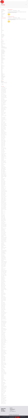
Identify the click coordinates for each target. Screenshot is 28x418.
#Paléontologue (3, 314)
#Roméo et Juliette (3, 354)
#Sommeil (2, 368)
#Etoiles (2, 206)
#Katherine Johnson (3, 261)
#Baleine (2, 125)
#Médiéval (2, 284)
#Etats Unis (5, 205)
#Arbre (4, 113)
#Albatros (2, 101)
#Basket (4, 126)
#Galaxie (5, 220)
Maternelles (2, 16)
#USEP (1, 392)
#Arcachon (2, 114)
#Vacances (4, 392)
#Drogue (5, 181)
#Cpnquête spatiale (3, 164)
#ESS (5, 204)
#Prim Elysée (2, 340)
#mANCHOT (5, 275)
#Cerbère (2, 140)
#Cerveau (4, 140)
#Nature (2, 301)
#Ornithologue (5, 312)
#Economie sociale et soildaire (4, 191)
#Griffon (2, 230)
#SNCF (3, 365)
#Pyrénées (2, 342)
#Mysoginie (2, 297)
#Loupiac (2, 274)
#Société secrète (3, 366)
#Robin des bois (2, 353)
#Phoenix (2, 324)
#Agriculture (2, 98)
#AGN (6, 97)
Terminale (2, 37)
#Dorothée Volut (3, 180)
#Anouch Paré (2, 110)
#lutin (5, 274)
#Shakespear (2, 364)
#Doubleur (2, 181)
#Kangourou (2, 260)
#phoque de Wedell (3, 325)
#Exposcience (2, 208)
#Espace (2, 204)
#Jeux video (2, 257)
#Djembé (2, 177)
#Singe (2, 365)
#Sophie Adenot (2, 369)
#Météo (4, 286)
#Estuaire (2, 205)
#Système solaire (3, 379)
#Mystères (5, 297)
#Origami (2, 312)
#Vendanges (2, 394)
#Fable (5, 208)
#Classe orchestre (3, 151)
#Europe (2, 207)
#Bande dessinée (5, 125)
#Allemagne (5, 101)
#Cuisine (5, 167)
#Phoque (4, 324)
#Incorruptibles (3, 244)
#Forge (2, 218)
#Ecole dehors (2, 190)
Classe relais (2, 30)
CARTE (2, 84)
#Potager (2, 338)
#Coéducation (2, 153)
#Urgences (5, 391)
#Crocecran (2, 165)
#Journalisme (2, 258)
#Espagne (4, 204)
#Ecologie (6, 190)
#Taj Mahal (2, 380)
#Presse (5, 339)
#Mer (5, 285)
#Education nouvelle (3, 194)
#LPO (3, 274)
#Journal (5, 257)
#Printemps (5, 340)
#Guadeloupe (2, 232)
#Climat (2, 152)
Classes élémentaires (15, 10)
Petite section (2, 36)
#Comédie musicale (3, 154)
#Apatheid (5, 112)
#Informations (2, 247)
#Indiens (2, 245)
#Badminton (2, 124)
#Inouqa (5, 247)
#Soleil (2, 367)
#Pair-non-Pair (4, 313)
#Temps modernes (3, 382)
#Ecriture (4, 192)
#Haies (3, 234)
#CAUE (4, 139)
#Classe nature (2, 150)
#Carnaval (2, 137)
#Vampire (2, 393)
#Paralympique (2, 315)
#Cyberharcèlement (3, 168)
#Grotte (4, 230)
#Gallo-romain (2, 221)
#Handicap (5, 235)
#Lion (1, 272)
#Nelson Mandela (3, 302)
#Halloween (2, 235)
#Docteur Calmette (3, 178)
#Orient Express (3, 311)
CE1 (1, 28)
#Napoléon (2, 300)
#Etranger (4, 206)
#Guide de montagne (3, 233)
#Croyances (2, 167)
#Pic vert (2, 327)
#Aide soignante (2, 99)
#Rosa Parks (2, 355)
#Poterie (4, 338)
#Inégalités (4, 245)
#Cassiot (2, 139)
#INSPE (4, 248)
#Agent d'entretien (3, 97)
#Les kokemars (2, 271)
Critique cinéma (2, 49)
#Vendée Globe (2, 395)
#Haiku (5, 234)
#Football (2, 217)
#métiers (2, 287)
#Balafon (5, 124)
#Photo (2, 326)
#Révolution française (3, 352)
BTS (1, 27)
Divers (1, 12)
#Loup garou (4, 273)
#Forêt (4, 217)
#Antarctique (2, 111)
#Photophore (4, 326)
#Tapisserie (5, 380)
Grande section (2, 34)
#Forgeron (4, 218)
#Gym (1, 234)
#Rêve (4, 351)
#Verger (5, 395)
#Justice (5, 259)
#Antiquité (2, 112)
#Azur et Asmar (4, 123)
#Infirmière (2, 246)
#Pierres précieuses (3, 328)
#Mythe (2, 298)
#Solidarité (4, 367)
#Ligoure (5, 271)
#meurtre (2, 288)
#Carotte (5, 137)
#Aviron (2, 123)
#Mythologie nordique (3, 299)
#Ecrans (2, 192)
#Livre (3, 272)
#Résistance (2, 351)
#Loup (1, 273)
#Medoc (4, 284)
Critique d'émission (3, 50)
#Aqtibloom (2, 113)
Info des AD (2, 14)
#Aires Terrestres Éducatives (4, 100)
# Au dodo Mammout (3, 87)
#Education (4, 193)
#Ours (1, 313)
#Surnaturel (2, 378)
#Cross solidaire (3, 166)
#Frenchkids (2, 220)
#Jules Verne (2, 259)
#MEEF (3, 285)
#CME (3, 152)
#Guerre (5, 232)
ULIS (1, 38)
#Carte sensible (3, 138)
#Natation (5, 300)
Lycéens (2, 15)
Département (2, 81)
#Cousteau (2, 163)
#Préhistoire (2, 339)
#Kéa (6, 261)
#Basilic (2, 126)
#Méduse (2, 285)
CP (1, 33)
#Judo (5, 258)
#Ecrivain (2, 193)
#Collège (5, 153)
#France (2, 219)
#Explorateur (4, 207)
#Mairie (3, 275)
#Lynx (1, 275)
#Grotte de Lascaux (3, 231)
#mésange (2, 286)
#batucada (5, 127)
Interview (19, 10)
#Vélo (3, 393)
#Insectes (2, 248)
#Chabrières (4, 141)
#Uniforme (2, 391)
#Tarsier (2, 381)
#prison (2, 341)
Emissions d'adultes (3, 13)
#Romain (5, 353)
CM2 (1, 32)
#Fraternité (4, 219)
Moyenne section (2, 35)
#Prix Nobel (4, 341)
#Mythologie (4, 298)
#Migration (5, 288)
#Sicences (5, 364)
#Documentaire (2, 179)
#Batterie (2, 127)
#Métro (4, 287)
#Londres (5, 272)
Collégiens (2, 11)
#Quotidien (5, 342)
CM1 (1, 31)
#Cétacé (2, 141)
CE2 (1, 29)
